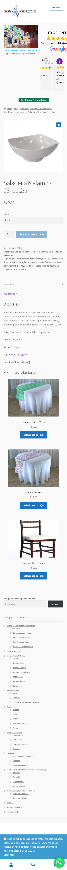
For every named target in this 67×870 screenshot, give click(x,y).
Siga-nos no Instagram (16, 354)
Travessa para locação (15, 269)
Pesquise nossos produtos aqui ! (20, 598)
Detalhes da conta (14, 807)
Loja (16, 108)
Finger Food (18, 735)
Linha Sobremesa (20, 744)
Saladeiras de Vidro (21, 642)
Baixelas (46, 258)
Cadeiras (16, 698)
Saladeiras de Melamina (15, 112)
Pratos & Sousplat (14, 732)
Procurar (33, 864)
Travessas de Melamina (23, 646)
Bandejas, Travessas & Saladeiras (36, 108)
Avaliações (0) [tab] (11, 293)
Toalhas (16, 772)
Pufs (15, 714)
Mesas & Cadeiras (14, 690)
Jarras (15, 686)
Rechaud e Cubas (20, 798)
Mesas (15, 693)
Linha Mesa (17, 740)
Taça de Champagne (21, 672)
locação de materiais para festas (35, 262)
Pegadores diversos (21, 765)
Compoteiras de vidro (22, 633)
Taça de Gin (18, 676)
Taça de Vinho (19, 681)
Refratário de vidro (21, 637)
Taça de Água (18, 663)
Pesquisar (55, 604)
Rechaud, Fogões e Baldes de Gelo (21, 791)
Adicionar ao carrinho (32, 234)
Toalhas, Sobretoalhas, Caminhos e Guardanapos (27, 770)
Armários (16, 728)
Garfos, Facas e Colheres (23, 756)
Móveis (9, 707)
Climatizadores (13, 651)
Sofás (15, 719)
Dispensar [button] (9, 854)
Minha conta (11, 864)
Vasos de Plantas (20, 723)
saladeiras (29, 265)
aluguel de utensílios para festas (25, 258)
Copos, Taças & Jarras (16, 656)
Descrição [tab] (9, 284)
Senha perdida (13, 812)
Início (9, 108)
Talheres (10, 753)
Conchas (16, 760)
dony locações (11, 262)
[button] (58, 124)
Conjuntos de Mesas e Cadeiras (26, 702)
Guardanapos (18, 781)
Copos (15, 658)
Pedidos (10, 803)
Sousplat (17, 749)
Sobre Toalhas (19, 786)
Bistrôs (16, 709)
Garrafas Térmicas (21, 793)
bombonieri (57, 258)
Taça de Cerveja (19, 667)
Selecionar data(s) (34, 434)
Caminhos (17, 777)
